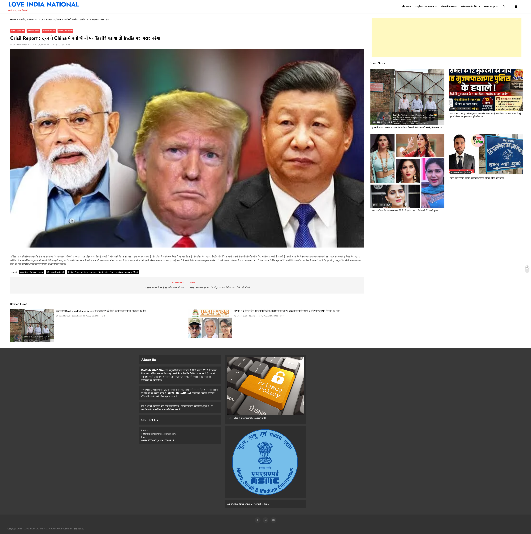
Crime (389, 122)
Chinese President (55, 272)
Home (408, 6)
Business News (17, 31)
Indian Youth (385, 205)
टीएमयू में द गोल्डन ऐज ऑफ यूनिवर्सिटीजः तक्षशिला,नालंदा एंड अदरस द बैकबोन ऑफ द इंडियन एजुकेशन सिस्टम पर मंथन (287, 311)
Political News (464, 108)
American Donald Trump (31, 272)
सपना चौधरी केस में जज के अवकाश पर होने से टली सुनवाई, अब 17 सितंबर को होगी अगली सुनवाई (405, 210)
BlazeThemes (77, 528)
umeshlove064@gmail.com (24, 44)
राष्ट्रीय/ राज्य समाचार (425, 6)
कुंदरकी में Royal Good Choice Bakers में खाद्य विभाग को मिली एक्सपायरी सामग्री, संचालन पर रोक (101, 311)
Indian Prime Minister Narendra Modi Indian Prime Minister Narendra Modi (103, 272)
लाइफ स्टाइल (489, 6)
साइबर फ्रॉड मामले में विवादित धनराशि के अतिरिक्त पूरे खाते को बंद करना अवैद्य (477, 178)
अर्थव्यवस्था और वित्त (469, 6)
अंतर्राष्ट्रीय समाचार (449, 6)
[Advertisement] (446, 37)
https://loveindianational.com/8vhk (250, 417)
